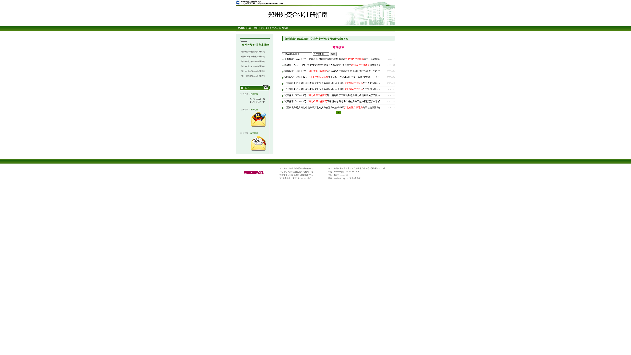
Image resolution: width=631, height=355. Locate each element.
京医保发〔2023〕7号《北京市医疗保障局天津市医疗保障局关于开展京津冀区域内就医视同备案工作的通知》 (349, 59)
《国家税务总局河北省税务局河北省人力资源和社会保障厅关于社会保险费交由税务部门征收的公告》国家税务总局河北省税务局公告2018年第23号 (368, 107)
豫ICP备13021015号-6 (301, 178)
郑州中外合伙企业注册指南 (253, 61)
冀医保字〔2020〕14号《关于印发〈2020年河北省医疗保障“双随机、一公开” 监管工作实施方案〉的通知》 (347, 77)
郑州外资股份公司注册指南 (253, 51)
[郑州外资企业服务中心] (254, 174)
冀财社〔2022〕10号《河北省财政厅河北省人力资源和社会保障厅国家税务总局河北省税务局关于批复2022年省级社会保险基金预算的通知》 (364, 65)
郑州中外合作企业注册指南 (253, 66)
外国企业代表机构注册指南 (253, 56)
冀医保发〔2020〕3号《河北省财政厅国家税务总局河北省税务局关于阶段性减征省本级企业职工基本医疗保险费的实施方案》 (357, 71)
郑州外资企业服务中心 (265, 28)
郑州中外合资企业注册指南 (253, 71)
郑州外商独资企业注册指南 (253, 76)
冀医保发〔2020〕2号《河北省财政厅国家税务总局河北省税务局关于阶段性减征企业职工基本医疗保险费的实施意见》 (354, 95)
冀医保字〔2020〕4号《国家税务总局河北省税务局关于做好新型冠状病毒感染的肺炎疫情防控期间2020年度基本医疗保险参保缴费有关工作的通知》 (369, 101)
